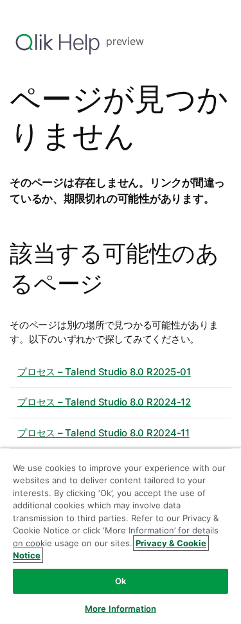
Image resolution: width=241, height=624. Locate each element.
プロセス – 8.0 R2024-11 (103, 433)
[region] (120, 536)
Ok (120, 581)
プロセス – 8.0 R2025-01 (104, 372)
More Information (120, 608)
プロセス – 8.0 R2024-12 (104, 402)
